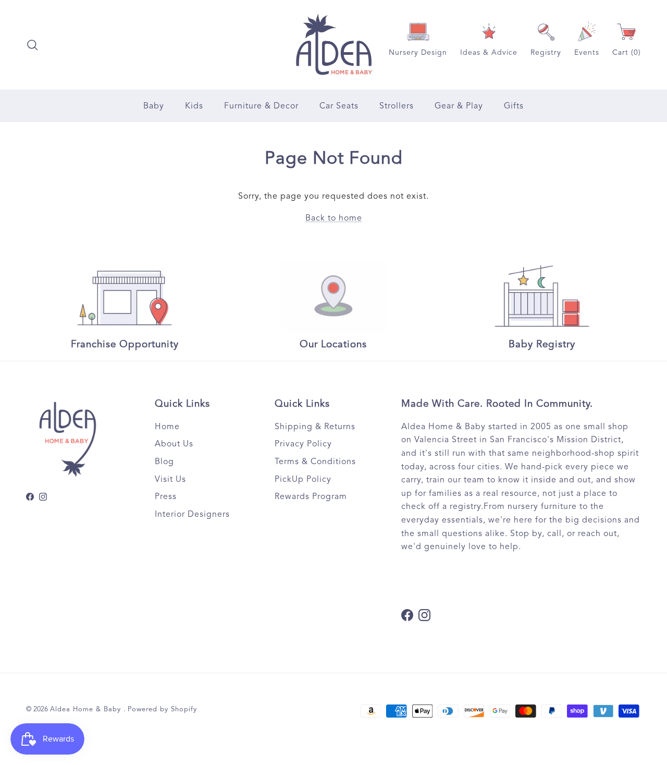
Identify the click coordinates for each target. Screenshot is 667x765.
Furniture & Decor (261, 106)
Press (166, 496)
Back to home (333, 218)
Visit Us (170, 479)
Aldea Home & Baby (86, 709)
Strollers (396, 106)
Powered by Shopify (162, 709)
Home (167, 426)
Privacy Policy (303, 444)
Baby (153, 106)
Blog (164, 461)
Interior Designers (192, 514)
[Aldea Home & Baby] (333, 44)
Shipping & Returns (315, 426)
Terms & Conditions (315, 461)
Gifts (514, 106)
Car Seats (339, 106)
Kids (194, 106)
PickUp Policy (303, 479)
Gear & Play (459, 106)
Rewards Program (311, 496)
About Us (174, 444)
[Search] (32, 45)
